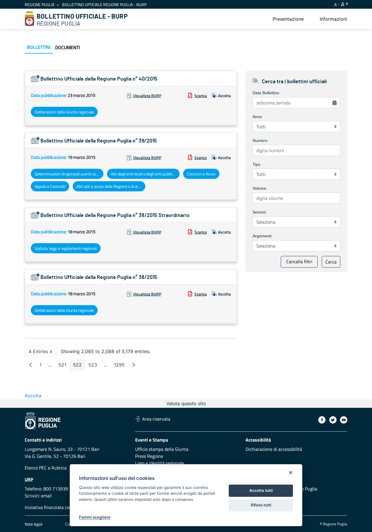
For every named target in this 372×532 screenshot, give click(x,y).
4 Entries (42, 352)
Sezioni (259, 212)
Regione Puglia (39, 4)
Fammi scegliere (94, 517)
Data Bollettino (266, 93)
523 (94, 366)
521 (64, 366)
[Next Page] (134, 364)
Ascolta (224, 95)
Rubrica (59, 467)
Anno (257, 117)
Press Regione (149, 456)
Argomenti (262, 236)
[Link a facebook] (322, 420)
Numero (260, 140)
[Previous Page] (30, 364)
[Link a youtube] (343, 420)
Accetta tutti (261, 490)
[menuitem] (288, 18)
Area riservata (156, 418)
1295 (121, 366)
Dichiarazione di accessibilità (274, 449)
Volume (259, 188)
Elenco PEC (36, 467)
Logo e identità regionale (159, 463)
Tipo (256, 164)
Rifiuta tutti (261, 505)
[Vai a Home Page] (29, 18)
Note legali (33, 524)
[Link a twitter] (333, 420)
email (46, 495)
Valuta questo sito (186, 403)
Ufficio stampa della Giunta (161, 449)
